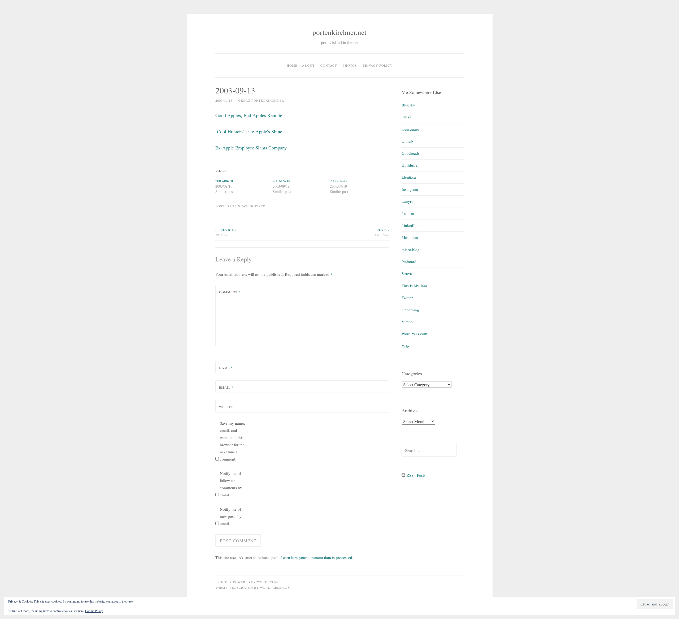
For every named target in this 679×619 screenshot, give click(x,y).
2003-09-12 (226, 232)
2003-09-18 (281, 180)
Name (226, 368)
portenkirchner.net (339, 32)
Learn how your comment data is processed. (317, 557)
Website (226, 407)
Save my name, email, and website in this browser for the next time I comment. (232, 441)
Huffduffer (410, 165)
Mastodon (410, 237)
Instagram (410, 189)
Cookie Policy (94, 611)
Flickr (406, 116)
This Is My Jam (414, 285)
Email (226, 387)
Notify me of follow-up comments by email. (231, 484)
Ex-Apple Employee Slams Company (251, 147)
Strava (407, 273)
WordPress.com (414, 333)
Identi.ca (409, 177)
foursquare (410, 129)
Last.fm (408, 213)
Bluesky (408, 105)
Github (407, 141)
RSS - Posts (415, 475)
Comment (229, 292)
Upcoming (410, 309)
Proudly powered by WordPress (246, 582)
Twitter (407, 297)
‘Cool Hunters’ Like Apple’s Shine (248, 131)
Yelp (405, 346)
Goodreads (411, 153)
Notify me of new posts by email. (231, 516)
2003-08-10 (224, 180)
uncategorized (250, 206)
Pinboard (409, 261)
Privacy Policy (378, 65)
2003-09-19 (338, 180)
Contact (328, 65)
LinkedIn (409, 225)
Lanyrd (408, 201)
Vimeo (407, 321)
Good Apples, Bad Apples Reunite (248, 115)
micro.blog (411, 249)
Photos (350, 65)
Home (292, 65)
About (308, 65)
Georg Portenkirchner (261, 100)
